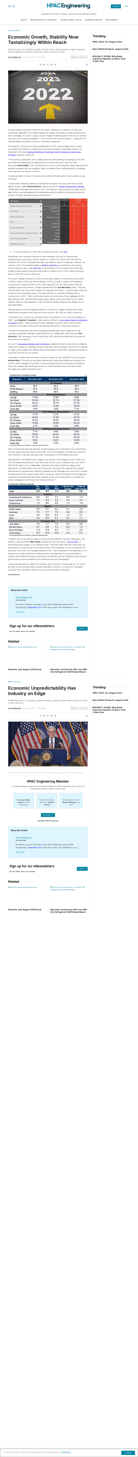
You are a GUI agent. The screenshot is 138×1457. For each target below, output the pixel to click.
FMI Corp (37, 268)
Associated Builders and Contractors (34, 344)
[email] (55, 65)
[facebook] (41, 65)
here (65, 252)
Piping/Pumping (111, 20)
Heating (24, 20)
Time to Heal (72, 542)
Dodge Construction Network (71, 186)
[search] (13, 6)
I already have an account (47, 821)
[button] (9, 6)
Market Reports (14, 30)
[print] (87, 65)
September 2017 (35, 607)
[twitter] (48, 65)
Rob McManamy (14, 57)
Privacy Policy (65, 1452)
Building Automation (93, 20)
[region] (69, 1453)
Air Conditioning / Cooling (71, 20)
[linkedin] (44, 65)
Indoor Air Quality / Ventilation (43, 20)
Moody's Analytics (50, 265)
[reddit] (52, 65)
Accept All (128, 1453)
